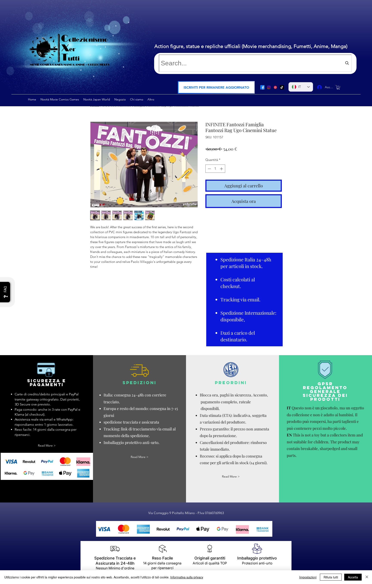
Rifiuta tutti (331, 577)
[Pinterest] (275, 87)
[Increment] (222, 169)
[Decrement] (209, 169)
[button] (216, 87)
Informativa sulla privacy (186, 577)
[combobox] (255, 63)
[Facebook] (262, 87)
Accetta (353, 577)
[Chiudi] (366, 577)
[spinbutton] (215, 169)
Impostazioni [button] (307, 577)
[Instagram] (269, 87)
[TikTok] (282, 87)
